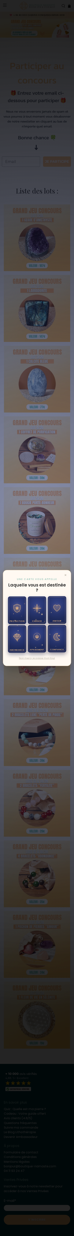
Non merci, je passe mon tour (37, 658)
